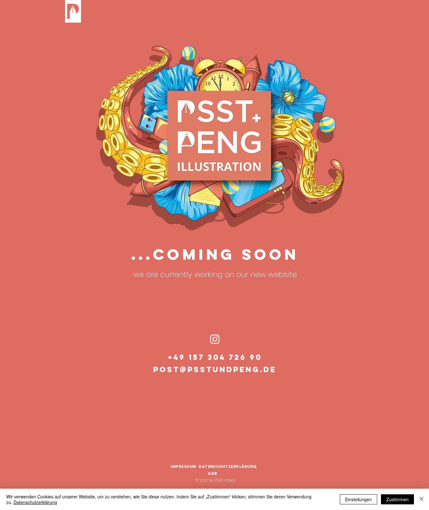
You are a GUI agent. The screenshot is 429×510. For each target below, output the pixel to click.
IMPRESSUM (183, 466)
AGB (214, 473)
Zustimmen (397, 499)
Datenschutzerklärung (35, 502)
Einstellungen (358, 499)
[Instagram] (215, 339)
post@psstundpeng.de (214, 369)
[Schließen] (421, 499)
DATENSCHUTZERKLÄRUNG (227, 466)
